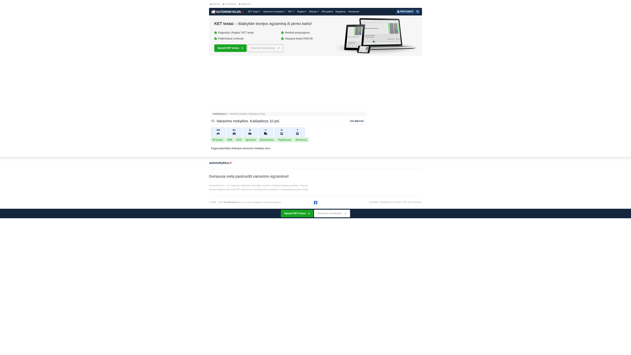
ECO (238, 139)
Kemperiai (354, 11)
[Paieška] (417, 11)
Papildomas (284, 139)
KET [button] (290, 11)
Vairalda (246, 4)
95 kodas (218, 139)
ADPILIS (216, 4)
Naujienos (341, 11)
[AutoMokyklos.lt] (227, 12)
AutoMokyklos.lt (220, 114)
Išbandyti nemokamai (263, 48)
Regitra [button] (301, 11)
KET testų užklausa (412, 202)
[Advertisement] (289, 85)
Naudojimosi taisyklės (390, 202)
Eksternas (301, 139)
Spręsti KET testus (228, 48)
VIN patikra (327, 11)
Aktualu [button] (313, 11)
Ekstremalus (267, 139)
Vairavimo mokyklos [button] (273, 11)
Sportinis (251, 139)
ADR (229, 139)
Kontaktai (373, 202)
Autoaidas (230, 4)
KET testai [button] (253, 11)
